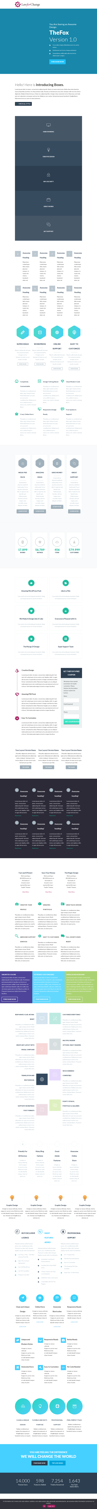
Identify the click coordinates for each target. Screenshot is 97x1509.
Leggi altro (51, 1506)
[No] (95, 1504)
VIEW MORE (23, 364)
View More (25, 892)
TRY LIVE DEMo (57, 1463)
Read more (18, 815)
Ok (44, 1506)
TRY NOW (25, 767)
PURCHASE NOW (57, 62)
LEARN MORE (22, 511)
